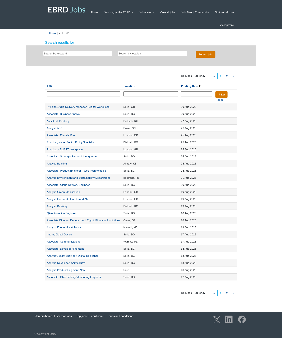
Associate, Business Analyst (63, 113)
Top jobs (81, 315)
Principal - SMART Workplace (65, 149)
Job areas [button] (145, 12)
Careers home (43, 315)
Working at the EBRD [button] (118, 12)
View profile (227, 24)
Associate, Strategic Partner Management (72, 156)
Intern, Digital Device (59, 234)
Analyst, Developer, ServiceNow (66, 262)
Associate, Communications (63, 241)
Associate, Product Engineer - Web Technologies (76, 170)
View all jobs (167, 12)
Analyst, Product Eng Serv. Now (66, 269)
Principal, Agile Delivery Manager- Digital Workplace (78, 106)
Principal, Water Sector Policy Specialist (71, 142)
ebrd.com (97, 315)
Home (94, 12)
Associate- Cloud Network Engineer (68, 184)
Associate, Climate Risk (61, 135)
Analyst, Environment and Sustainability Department (78, 177)
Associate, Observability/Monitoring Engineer (74, 277)
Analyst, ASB (54, 128)
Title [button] (50, 85)
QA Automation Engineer (62, 213)
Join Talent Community (195, 12)
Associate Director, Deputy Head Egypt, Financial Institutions (83, 220)
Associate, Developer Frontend (65, 248)
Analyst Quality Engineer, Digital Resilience (73, 255)
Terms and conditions (120, 315)
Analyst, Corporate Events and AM (67, 199)
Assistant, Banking (58, 121)
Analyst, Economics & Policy (64, 227)
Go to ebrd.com (224, 12)
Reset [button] (219, 99)
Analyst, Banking (57, 163)
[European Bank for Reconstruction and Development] (67, 9)
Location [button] (129, 86)
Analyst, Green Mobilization (63, 191)
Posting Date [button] (190, 86)
